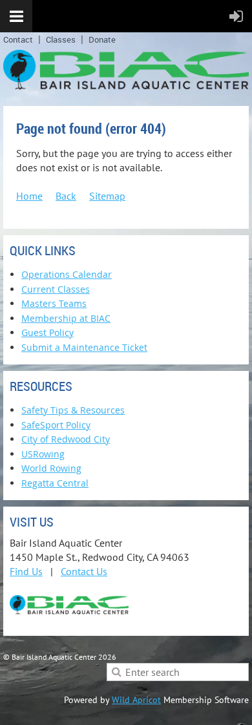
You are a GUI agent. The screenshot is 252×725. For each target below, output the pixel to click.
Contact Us (84, 571)
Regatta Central (55, 483)
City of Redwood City (65, 439)
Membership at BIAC (65, 318)
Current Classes (55, 289)
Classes (61, 39)
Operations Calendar (66, 274)
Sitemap (107, 195)
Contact (18, 39)
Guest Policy (47, 332)
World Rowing (51, 468)
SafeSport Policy (55, 425)
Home (29, 195)
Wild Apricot (136, 700)
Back (66, 195)
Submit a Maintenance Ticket (84, 347)
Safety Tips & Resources (73, 410)
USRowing (43, 454)
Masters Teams (54, 303)
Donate (102, 39)
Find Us (26, 571)
